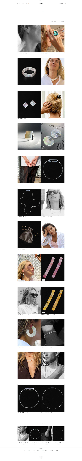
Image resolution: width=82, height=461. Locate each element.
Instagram (51, 450)
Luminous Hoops (20, 347)
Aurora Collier (43, 85)
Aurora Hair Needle (44, 118)
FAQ (33, 450)
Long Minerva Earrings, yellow (46, 314)
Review (39, 452)
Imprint (57, 450)
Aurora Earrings (20, 118)
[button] (60, 3)
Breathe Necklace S (44, 216)
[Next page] (43, 417)
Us (24, 450)
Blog (48, 452)
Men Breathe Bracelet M (23, 442)
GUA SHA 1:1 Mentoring (45, 249)
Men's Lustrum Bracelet (47, 442)
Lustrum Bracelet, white (45, 347)
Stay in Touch (29, 452)
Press (44, 452)
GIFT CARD (19, 249)
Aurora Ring (20, 151)
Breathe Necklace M (21, 216)
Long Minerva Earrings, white (22, 314)
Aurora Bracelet (20, 85)
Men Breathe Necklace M (45, 412)
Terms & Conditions (44, 450)
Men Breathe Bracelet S (21, 412)
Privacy (38, 450)
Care (34, 452)
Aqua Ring (43, 53)
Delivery (29, 450)
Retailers (53, 452)
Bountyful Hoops (44, 151)
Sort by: (52, 21)
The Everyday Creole (21, 53)
